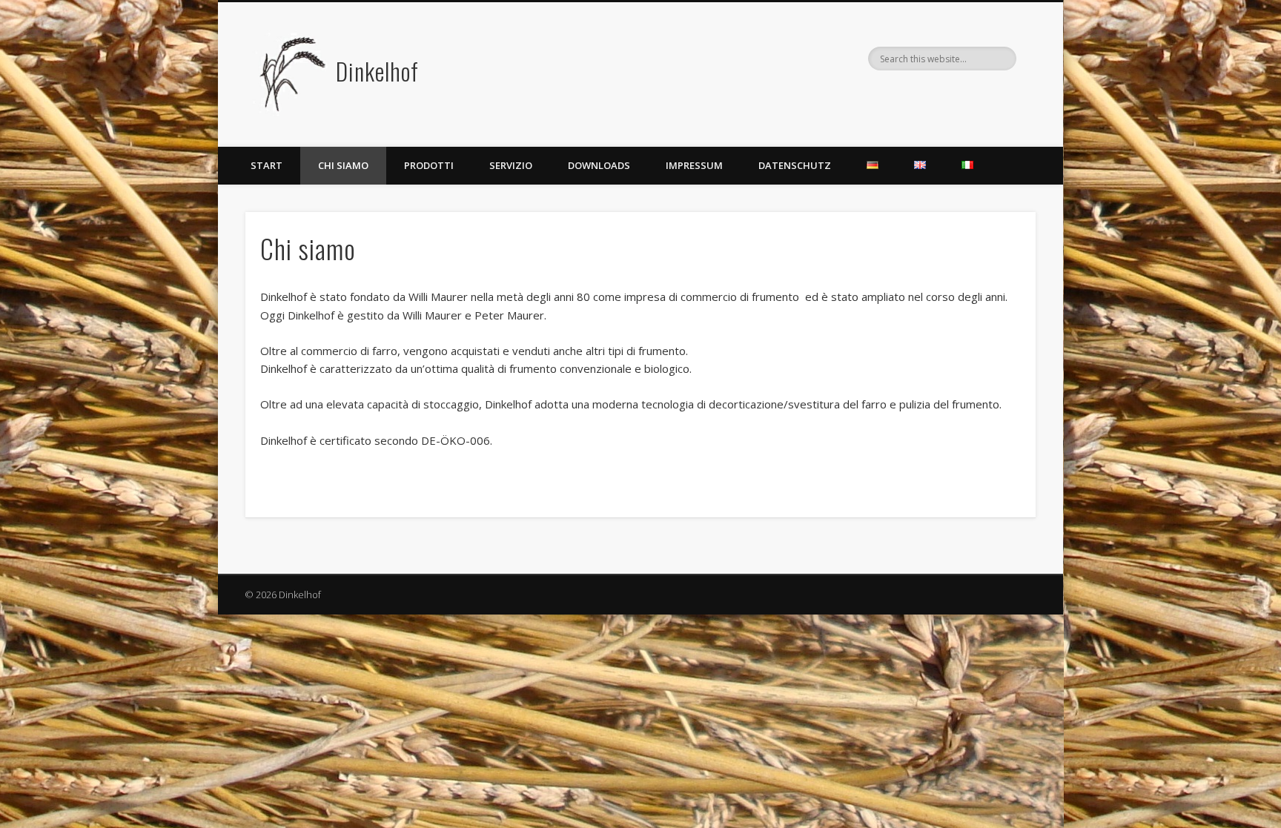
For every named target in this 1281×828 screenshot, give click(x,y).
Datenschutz (794, 165)
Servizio (510, 165)
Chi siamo (343, 165)
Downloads (599, 165)
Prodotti (429, 165)
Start (266, 165)
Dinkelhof (377, 70)
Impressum (694, 165)
